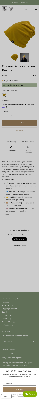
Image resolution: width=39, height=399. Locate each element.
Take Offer (19, 389)
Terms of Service (23, 396)
